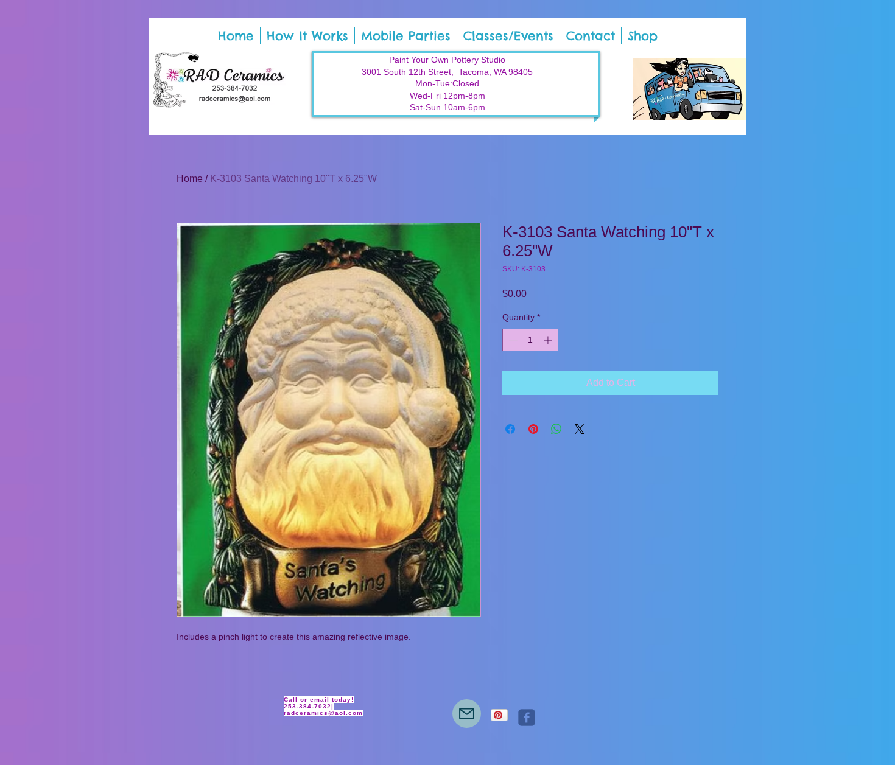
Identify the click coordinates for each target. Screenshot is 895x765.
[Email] (466, 713)
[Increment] (548, 340)
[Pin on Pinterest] (533, 429)
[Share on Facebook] (510, 429)
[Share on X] (579, 429)
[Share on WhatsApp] (556, 429)
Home (190, 178)
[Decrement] (511, 340)
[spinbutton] (530, 340)
